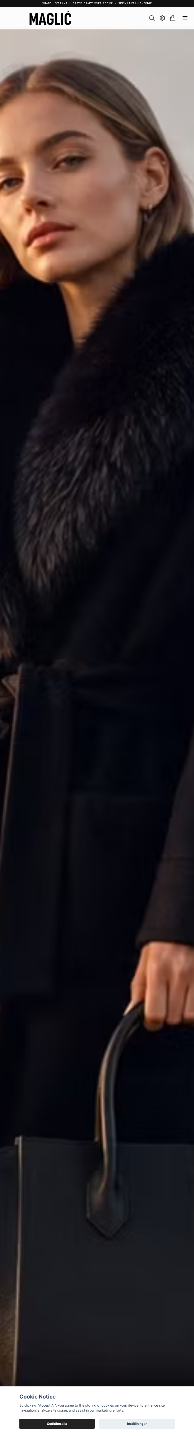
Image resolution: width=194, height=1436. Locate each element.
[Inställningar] (162, 18)
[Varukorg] (173, 18)
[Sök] (152, 18)
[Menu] (185, 18)
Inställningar (137, 1424)
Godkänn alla (57, 1424)
